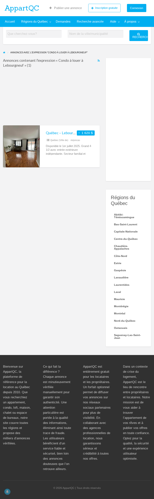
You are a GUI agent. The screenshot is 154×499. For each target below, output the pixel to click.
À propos (130, 21)
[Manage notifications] (7, 492)
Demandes (63, 21)
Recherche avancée (90, 21)
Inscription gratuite (106, 7)
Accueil (10, 21)
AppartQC (22, 7)
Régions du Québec (34, 21)
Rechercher (140, 37)
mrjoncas (75, 140)
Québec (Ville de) (59, 140)
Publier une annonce (67, 8)
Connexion (136, 8)
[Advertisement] (51, 97)
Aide (113, 21)
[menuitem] (65, 8)
